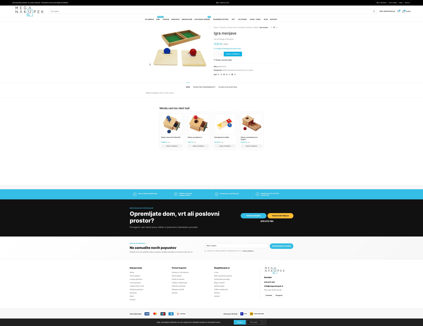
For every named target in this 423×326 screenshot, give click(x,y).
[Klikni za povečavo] (150, 64)
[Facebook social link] (218, 74)
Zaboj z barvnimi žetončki (170, 137)
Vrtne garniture (135, 283)
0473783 (226, 3)
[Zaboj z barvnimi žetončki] (172, 124)
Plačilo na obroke (178, 279)
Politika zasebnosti (221, 289)
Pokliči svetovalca (280, 216)
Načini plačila (176, 276)
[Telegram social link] (232, 74)
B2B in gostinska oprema (223, 276)
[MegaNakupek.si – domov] (274, 270)
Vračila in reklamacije (179, 283)
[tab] (188, 86)
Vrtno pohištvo (135, 276)
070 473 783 (265, 195)
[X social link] (221, 74)
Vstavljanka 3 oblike (221, 137)
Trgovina (223, 27)
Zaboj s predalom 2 (195, 137)
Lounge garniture (136, 279)
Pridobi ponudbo (253, 216)
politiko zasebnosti (247, 251)
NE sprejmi (254, 322)
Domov (216, 27)
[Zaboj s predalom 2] (198, 124)
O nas (216, 272)
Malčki (256, 27)
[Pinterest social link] (224, 74)
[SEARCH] (374, 11)
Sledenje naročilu (178, 289)
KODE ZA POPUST (62, 3)
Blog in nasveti (219, 283)
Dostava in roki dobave (180, 272)
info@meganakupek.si (273, 286)
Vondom (133, 299)
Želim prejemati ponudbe (281, 246)
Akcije (132, 272)
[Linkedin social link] (226, 74)
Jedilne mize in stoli (137, 286)
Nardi (132, 296)
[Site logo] (29, 11)
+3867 (221, 3)
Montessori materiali (235, 70)
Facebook (269, 295)
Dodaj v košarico (233, 54)
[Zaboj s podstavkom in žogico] (251, 124)
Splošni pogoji (219, 286)
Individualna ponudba (222, 279)
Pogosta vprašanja (178, 286)
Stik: (217, 3)
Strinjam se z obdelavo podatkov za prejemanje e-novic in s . (231, 251)
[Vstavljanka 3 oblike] (225, 124)
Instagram (279, 295)
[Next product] (276, 27)
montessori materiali (245, 27)
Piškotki (217, 293)
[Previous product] (271, 27)
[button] (171, 146)
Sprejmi (240, 322)
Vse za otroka (232, 27)
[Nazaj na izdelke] (274, 27)
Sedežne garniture (136, 289)
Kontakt (174, 293)
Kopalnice (133, 293)
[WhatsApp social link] (229, 74)
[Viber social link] (235, 74)
